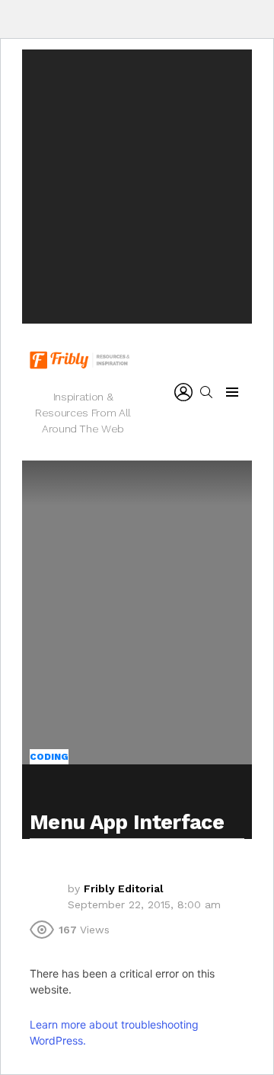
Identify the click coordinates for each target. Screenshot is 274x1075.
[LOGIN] (183, 392)
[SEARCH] (206, 392)
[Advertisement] (137, 186)
